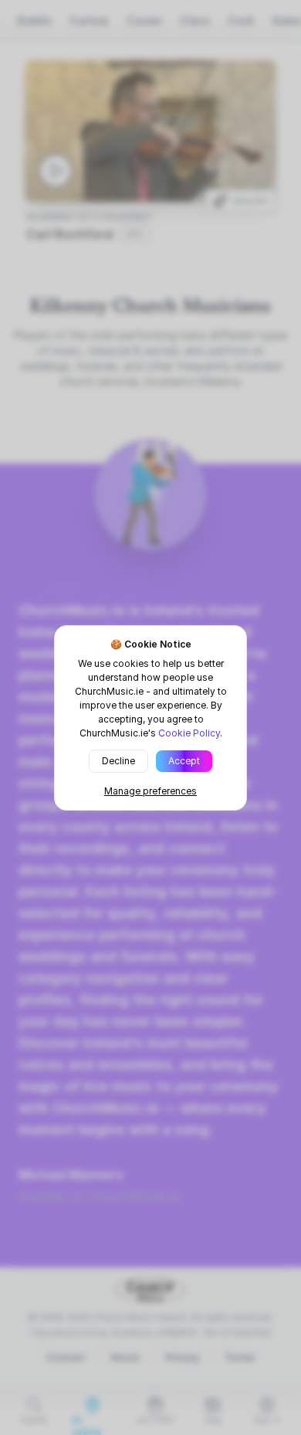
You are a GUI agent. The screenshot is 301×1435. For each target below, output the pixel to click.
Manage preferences (150, 791)
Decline (118, 761)
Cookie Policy (189, 733)
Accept (184, 761)
